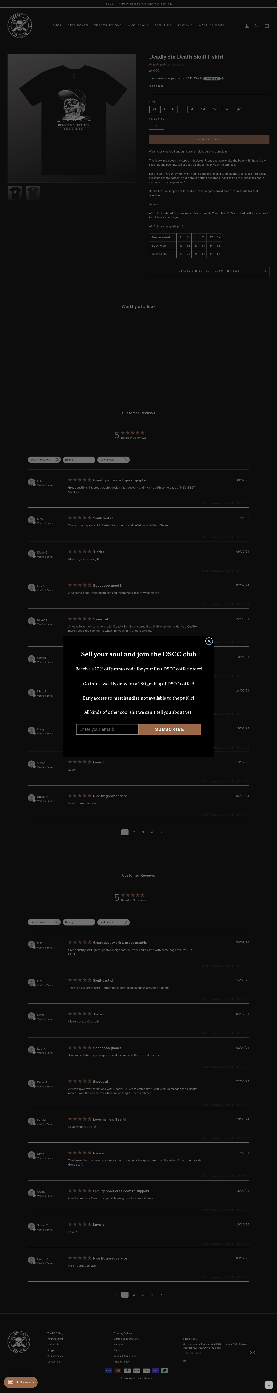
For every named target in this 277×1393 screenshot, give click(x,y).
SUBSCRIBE (169, 729)
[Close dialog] (209, 641)
